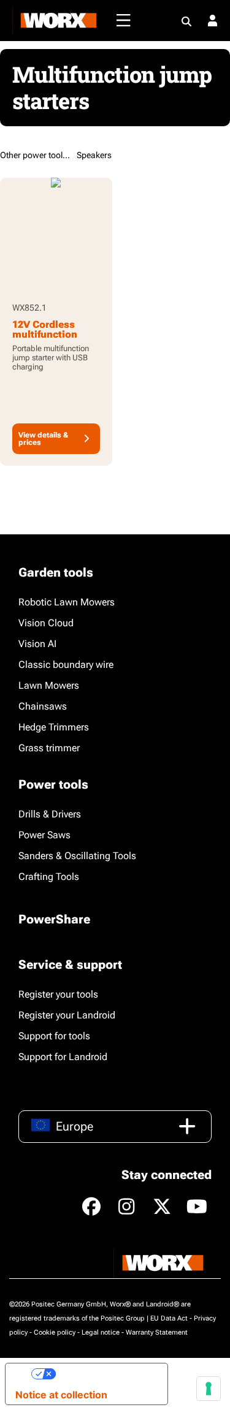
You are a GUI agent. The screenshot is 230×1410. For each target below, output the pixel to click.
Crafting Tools (48, 876)
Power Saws (44, 835)
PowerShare (54, 919)
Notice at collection (61, 1395)
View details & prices (43, 439)
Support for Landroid (62, 1057)
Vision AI (37, 644)
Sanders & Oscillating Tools (77, 856)
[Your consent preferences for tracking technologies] (208, 1388)
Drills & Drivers (49, 814)
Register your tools (58, 994)
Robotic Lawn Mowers (66, 602)
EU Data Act (169, 1318)
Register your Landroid (66, 1015)
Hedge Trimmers (53, 727)
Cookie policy (54, 1332)
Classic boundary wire (65, 664)
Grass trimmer (49, 748)
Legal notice (101, 1332)
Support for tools (54, 1036)
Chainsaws (42, 706)
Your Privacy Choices (107, 1374)
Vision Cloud (46, 623)
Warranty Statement (157, 1332)
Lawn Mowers (48, 685)
